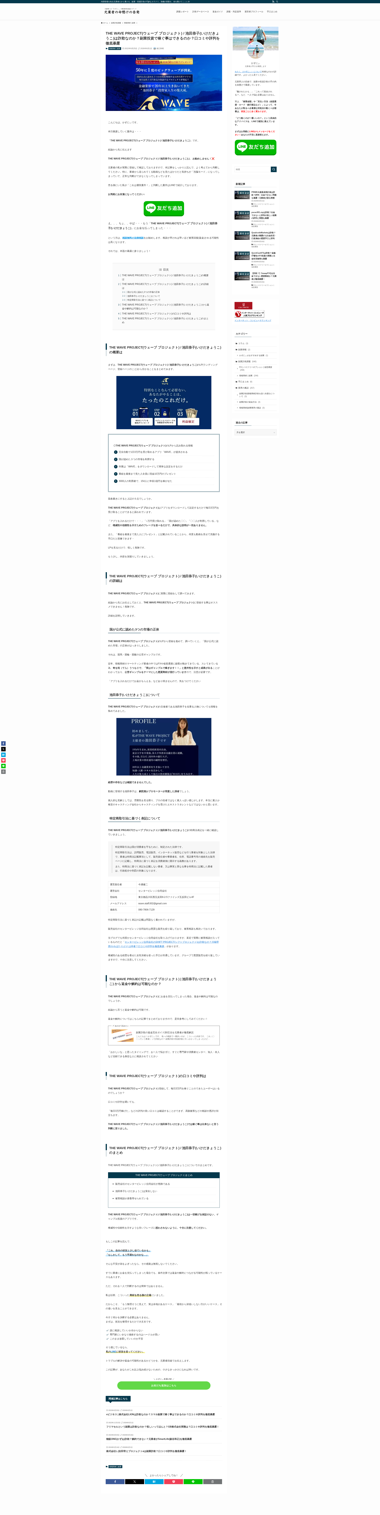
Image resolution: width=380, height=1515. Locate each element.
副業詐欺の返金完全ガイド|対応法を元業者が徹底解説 (165, 1032)
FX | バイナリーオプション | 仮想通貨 (255, 368)
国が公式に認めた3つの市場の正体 (143, 292)
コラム (243, 343)
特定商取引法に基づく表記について (144, 300)
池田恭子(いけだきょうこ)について (143, 296)
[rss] (273, 1)
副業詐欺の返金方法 (249, 402)
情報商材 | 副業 (114, 48)
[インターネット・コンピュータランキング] (249, 317)
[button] (115, 1481)
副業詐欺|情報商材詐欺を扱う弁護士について (256, 395)
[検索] (277, 1)
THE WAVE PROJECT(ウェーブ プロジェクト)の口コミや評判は (156, 313)
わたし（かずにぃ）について (248, 71)
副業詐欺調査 (247, 361)
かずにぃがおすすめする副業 (253, 355)
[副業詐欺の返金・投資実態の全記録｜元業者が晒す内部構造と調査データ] (122, 12)
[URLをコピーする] (212, 1481)
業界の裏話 (246, 388)
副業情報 (244, 349)
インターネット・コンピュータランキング (253, 320)
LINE (113, 1351)
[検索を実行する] (274, 169)
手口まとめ (245, 381)
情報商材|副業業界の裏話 (252, 408)
